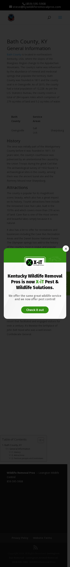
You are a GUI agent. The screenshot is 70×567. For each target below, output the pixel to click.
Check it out (35, 309)
